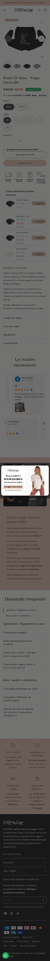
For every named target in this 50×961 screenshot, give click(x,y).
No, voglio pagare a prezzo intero (13, 490)
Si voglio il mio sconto (13, 487)
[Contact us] (5, 955)
